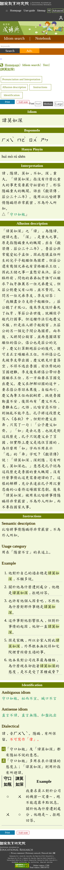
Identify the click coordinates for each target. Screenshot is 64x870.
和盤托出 (49, 715)
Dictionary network (33, 853)
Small (38, 104)
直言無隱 (29, 715)
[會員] (61, 17)
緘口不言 (49, 698)
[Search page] (16, 34)
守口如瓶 (17, 214)
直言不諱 (9, 715)
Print (7, 101)
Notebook (43, 38)
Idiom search (14, 38)
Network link (47, 853)
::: (7, 10)
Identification (12, 95)
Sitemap (41, 10)
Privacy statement (17, 853)
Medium (48, 103)
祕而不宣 (29, 698)
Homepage (15, 10)
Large (59, 104)
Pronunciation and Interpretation (21, 79)
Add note (23, 101)
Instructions (40, 87)
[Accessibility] (22, 865)
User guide (29, 10)
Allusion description (14, 87)
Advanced (57, 10)
